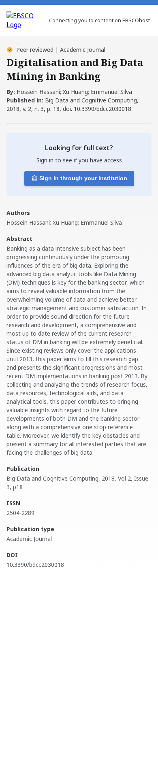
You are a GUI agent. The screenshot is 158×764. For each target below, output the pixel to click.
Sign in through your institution (83, 178)
